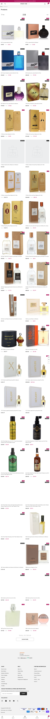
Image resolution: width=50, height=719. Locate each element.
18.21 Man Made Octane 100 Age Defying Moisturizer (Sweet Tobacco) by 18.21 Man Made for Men (12, 505)
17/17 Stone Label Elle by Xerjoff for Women (10, 380)
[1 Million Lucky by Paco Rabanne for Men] (13, 182)
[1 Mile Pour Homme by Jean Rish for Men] (37, 90)
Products (6, 6)
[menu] (1, 4)
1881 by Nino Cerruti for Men (7, 628)
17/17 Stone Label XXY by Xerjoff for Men (33, 410)
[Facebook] (2, 700)
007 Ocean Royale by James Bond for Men (9, 73)
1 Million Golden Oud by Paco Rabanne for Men (35, 164)
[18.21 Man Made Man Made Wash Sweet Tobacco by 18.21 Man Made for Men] (37, 460)
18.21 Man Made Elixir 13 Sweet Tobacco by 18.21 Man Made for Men (36, 442)
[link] (13, 717)
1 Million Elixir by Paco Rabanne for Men (33, 134)
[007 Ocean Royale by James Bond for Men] (13, 60)
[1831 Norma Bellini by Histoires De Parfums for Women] (13, 554)
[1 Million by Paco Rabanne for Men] (13, 121)
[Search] (5, 4)
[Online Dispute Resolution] (24, 709)
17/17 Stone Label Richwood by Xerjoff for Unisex (11, 410)
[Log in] (45, 3)
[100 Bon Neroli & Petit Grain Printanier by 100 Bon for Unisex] (37, 274)
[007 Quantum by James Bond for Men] (37, 60)
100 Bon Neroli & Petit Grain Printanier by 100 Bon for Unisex (36, 287)
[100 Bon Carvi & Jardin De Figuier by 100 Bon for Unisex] (37, 212)
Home (1, 6)
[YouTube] (13, 700)
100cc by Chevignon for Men (31, 349)
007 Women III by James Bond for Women (9, 103)
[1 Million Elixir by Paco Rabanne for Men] (37, 121)
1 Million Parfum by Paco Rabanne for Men (33, 195)
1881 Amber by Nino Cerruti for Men (8, 597)
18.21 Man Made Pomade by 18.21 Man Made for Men (11, 536)
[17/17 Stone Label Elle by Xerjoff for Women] (13, 367)
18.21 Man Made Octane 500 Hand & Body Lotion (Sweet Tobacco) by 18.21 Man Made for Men (37, 505)
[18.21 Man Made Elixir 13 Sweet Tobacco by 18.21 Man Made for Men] (37, 428)
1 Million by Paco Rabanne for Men (8, 134)
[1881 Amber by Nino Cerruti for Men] (13, 585)
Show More (25, 639)
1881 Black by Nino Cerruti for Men (32, 597)
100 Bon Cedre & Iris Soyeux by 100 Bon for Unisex (11, 256)
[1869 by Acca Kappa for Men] (37, 554)
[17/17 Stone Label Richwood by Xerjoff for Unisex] (13, 397)
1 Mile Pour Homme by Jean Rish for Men (33, 103)
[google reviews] (24, 654)
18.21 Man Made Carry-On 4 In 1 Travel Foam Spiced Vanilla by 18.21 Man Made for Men (11, 442)
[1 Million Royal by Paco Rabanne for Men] (13, 212)
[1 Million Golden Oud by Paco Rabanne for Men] (37, 151)
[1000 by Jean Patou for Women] (37, 306)
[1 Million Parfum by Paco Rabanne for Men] (37, 182)
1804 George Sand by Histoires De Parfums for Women (36, 536)
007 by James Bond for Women (31, 42)
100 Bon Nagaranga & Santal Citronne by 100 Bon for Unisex (11, 287)
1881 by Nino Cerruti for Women (32, 628)
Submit (23, 693)
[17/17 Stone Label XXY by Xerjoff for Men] (37, 397)
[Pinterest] (9, 700)
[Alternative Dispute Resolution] (33, 709)
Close (48, 1)
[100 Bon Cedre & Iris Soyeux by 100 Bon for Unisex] (13, 243)
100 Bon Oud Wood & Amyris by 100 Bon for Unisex (11, 318)
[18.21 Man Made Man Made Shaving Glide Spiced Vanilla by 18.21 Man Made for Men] (13, 460)
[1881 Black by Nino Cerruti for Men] (37, 585)
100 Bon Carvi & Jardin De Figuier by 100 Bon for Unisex (36, 225)
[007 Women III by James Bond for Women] (13, 90)
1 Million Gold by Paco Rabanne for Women (9, 164)
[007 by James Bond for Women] (37, 29)
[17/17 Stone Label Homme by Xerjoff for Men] (37, 367)
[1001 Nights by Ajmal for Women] (13, 336)
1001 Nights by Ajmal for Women (7, 349)
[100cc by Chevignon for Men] (37, 336)
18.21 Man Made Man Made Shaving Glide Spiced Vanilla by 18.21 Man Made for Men (12, 474)
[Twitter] (17, 700)
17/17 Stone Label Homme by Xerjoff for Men (34, 380)
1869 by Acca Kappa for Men (31, 567)
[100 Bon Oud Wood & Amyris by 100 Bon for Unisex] (13, 306)
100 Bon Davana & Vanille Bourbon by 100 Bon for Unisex (37, 256)
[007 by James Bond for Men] (13, 29)
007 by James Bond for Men (6, 42)
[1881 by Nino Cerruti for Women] (37, 615)
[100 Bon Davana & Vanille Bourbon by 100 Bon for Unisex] (37, 243)
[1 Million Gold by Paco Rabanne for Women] (13, 151)
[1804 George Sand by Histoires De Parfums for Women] (37, 523)
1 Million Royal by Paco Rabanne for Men (9, 225)
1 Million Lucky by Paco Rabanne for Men (9, 195)
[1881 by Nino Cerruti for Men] (13, 615)
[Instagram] (6, 700)
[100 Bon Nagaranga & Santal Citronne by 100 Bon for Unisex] (13, 274)
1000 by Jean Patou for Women (31, 318)
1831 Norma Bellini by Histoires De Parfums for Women (12, 567)
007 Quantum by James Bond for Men (33, 73)
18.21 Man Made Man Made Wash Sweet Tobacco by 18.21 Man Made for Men (37, 474)
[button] (23, 14)
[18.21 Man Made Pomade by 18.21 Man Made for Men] (13, 523)
